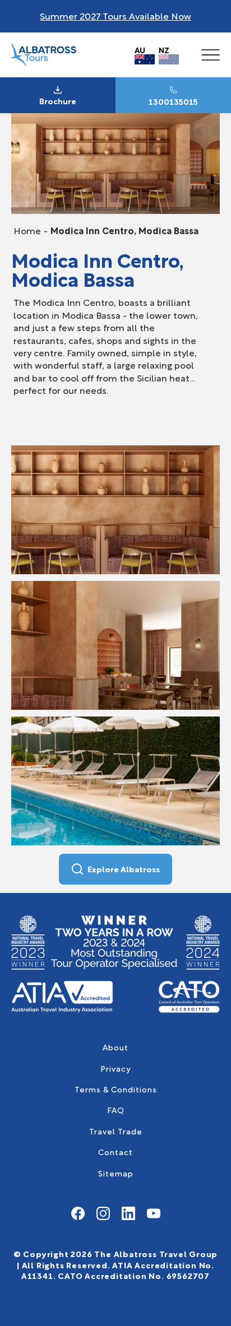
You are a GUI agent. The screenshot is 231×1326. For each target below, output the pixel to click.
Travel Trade (115, 1131)
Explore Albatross (123, 868)
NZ (164, 49)
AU (140, 49)
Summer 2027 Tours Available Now (115, 15)
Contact (115, 1151)
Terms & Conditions (116, 1089)
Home (27, 230)
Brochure (57, 101)
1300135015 (173, 101)
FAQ (115, 1109)
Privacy (115, 1068)
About (115, 1047)
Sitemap (115, 1173)
